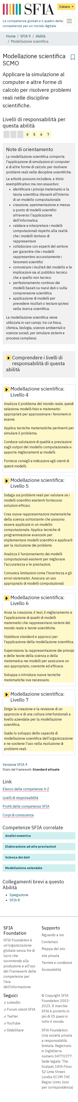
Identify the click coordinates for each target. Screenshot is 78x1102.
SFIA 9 (25, 36)
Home (11, 36)
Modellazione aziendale (23, 868)
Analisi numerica (18, 836)
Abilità (41, 36)
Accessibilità (51, 969)
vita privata (50, 956)
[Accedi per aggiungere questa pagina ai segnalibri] (72, 56)
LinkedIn (13, 1002)
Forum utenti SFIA (21, 1009)
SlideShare (15, 1030)
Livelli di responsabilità (20, 797)
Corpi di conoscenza (18, 815)
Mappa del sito (53, 949)
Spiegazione (19, 895)
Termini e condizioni (57, 962)
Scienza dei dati (17, 857)
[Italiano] (33, 9)
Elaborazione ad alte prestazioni (30, 846)
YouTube (13, 1023)
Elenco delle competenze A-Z (26, 789)
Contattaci (50, 942)
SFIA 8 (15, 900)
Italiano (65, 7)
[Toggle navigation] (69, 21)
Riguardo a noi (53, 935)
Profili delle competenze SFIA (26, 806)
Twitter (12, 1016)
